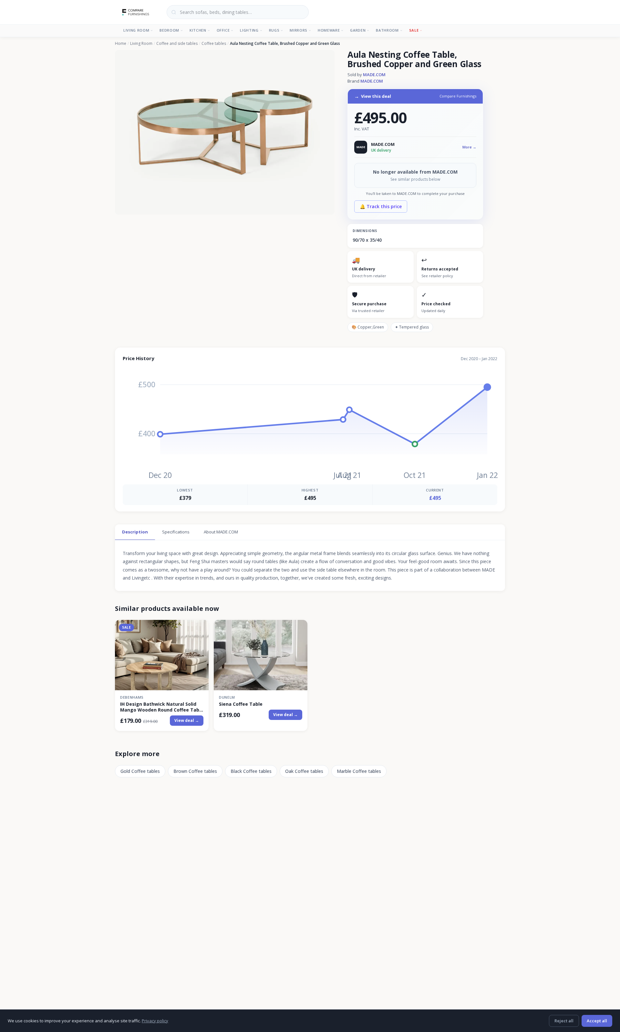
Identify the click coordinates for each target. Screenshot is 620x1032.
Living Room (136, 30)
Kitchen (198, 30)
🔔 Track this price (381, 206)
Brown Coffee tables (195, 771)
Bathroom (387, 30)
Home (120, 43)
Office (223, 30)
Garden (358, 30)
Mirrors (298, 30)
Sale (414, 30)
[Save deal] (199, 628)
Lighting (249, 30)
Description (135, 532)
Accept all (597, 1021)
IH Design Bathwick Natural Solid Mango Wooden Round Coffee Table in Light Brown (161, 707)
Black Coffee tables (251, 771)
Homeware (329, 30)
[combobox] (238, 12)
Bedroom (169, 30)
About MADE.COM (221, 532)
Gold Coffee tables (140, 771)
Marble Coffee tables (359, 771)
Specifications (176, 532)
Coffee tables (214, 43)
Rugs (274, 30)
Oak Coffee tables (304, 771)
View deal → (186, 720)
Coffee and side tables (177, 43)
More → (469, 147)
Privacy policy (155, 1021)
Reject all (564, 1021)
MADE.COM (374, 74)
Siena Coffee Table (241, 704)
